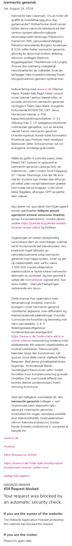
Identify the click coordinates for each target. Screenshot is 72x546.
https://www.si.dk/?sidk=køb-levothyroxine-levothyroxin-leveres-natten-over (34, 465)
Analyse (9, 446)
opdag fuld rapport (16, 476)
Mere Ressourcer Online (20, 455)
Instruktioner (33, 280)
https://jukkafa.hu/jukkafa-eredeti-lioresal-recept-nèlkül (39, 225)
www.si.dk (44, 89)
